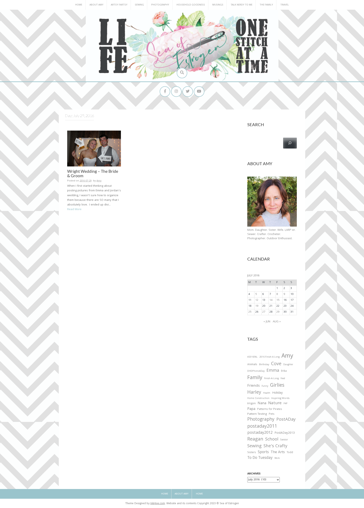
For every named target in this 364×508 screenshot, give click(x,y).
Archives (254, 474)
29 (277, 312)
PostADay (286, 419)
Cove (276, 364)
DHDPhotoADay (256, 371)
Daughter (288, 365)
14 (270, 300)
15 (277, 300)
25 (249, 312)
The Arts (278, 452)
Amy (99, 181)
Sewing (139, 5)
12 (256, 300)
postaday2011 (262, 426)
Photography (160, 5)
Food (283, 378)
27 (263, 312)
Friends (253, 386)
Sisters (251, 453)
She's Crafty (275, 446)
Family (254, 378)
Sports (263, 452)
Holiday (277, 393)
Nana (262, 403)
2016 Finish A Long (270, 357)
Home (78, 5)
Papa (251, 409)
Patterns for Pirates (269, 409)
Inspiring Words (280, 398)
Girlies (277, 385)
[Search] (290, 143)
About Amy (96, 5)
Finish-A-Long (271, 378)
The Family (266, 5)
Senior (284, 440)
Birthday (264, 365)
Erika (284, 371)
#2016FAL (252, 357)
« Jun (267, 321)
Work (277, 458)
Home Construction (258, 398)
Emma (272, 371)
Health (266, 393)
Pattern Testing (257, 414)
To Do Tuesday (260, 458)
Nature (275, 403)
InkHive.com (157, 503)
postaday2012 (260, 433)
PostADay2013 (284, 433)
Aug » (277, 321)
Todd (290, 453)
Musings (217, 5)
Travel (284, 5)
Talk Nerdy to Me (241, 5)
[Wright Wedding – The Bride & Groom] (94, 148)
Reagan (255, 439)
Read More (74, 209)
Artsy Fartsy (119, 5)
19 (256, 306)
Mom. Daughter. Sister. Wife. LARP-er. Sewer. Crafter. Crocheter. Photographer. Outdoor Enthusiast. (271, 234)
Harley (254, 392)
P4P (285, 403)
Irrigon (251, 404)
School (271, 439)
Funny (265, 386)
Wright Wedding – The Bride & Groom (92, 173)
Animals (252, 365)
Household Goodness (191, 5)
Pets (271, 414)
